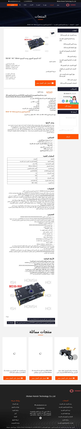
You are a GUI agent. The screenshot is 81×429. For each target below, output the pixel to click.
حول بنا (45, 5)
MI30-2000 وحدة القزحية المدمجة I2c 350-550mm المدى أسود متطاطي (42, 371)
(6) (69, 65)
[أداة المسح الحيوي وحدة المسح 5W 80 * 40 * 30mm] (36, 44)
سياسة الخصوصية (15, 423)
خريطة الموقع (15, 419)
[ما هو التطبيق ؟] (67, 101)
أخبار (15, 413)
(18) (67, 61)
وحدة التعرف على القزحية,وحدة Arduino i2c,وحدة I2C (41, 319)
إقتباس (12, 5)
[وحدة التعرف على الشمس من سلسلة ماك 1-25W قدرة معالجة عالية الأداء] (14, 353)
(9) (67, 75)
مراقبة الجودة (15, 410)
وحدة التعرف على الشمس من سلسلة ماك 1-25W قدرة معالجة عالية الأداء (15, 371)
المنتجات (52, 5)
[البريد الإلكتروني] (63, 101)
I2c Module (11, 322)
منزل (58, 5)
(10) (68, 35)
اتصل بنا (38, 5)
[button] (75, 357)
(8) (72, 56)
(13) (70, 44)
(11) (72, 79)
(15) (67, 39)
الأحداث (31, 5)
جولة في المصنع (15, 407)
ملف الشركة (15, 404)
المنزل (76, 24)
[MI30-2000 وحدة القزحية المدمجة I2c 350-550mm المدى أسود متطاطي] (40, 353)
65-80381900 (28, 1)
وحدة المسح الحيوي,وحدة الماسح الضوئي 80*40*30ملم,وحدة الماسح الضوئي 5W (35, 322)
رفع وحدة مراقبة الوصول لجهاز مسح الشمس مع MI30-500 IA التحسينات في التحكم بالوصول (67, 371)
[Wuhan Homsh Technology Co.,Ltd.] (71, 5)
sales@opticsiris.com (15, 1)
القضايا (15, 416)
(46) (67, 52)
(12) (70, 47)
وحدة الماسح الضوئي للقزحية (61, 24)
